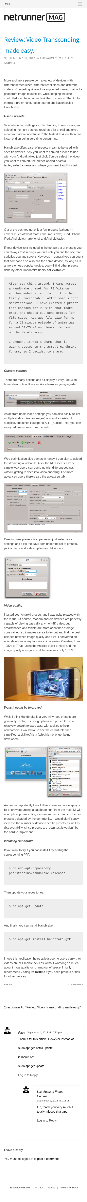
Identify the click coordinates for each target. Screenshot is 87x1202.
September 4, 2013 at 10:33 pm (44, 1032)
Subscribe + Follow (20, 1187)
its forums (38, 972)
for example (55, 270)
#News (8, 984)
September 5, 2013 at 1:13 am (53, 1100)
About (51, 1187)
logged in (27, 1158)
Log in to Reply (28, 1075)
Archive (39, 1187)
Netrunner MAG (69, 1187)
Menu (8, 4)
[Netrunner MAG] (34, 20)
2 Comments (75, 984)
